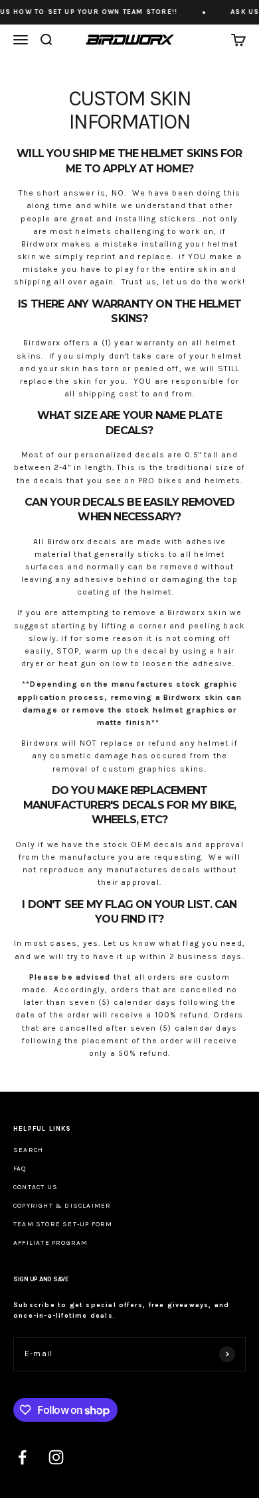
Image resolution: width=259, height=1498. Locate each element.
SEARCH (28, 1150)
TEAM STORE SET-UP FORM (62, 1224)
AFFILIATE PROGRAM (50, 1243)
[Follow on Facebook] (22, 1457)
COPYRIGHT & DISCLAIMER (62, 1206)
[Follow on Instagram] (56, 1457)
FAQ (20, 1169)
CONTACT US (35, 1187)
